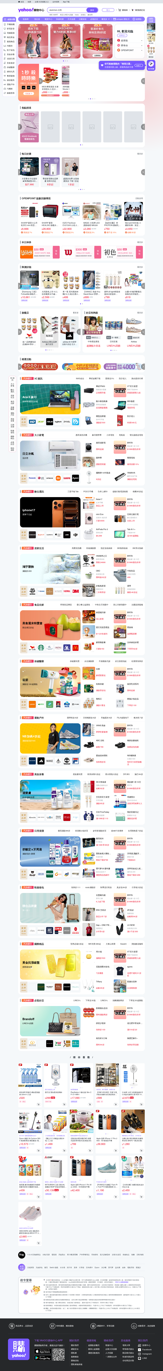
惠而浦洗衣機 (81, 435)
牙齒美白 (61, 1254)
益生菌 (117, 1267)
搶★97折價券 (117, 830)
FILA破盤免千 (123, 717)
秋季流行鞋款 (106, 887)
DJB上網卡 (103, 491)
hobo (77, 15)
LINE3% (77, 1000)
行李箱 (81, 1267)
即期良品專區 (66, 604)
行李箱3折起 (137, 887)
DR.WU (126, 774)
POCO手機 (88, 491)
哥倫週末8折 (106, 717)
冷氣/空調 (46, 1254)
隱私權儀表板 (76, 1364)
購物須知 (75, 1360)
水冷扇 (62, 1267)
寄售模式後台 (128, 1349)
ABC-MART (53, 15)
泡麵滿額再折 (118, 1000)
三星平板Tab (73, 491)
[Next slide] (40, 1075)
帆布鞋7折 (138, 717)
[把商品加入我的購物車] (38, 1104)
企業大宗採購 (111, 1349)
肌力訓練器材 (105, 1254)
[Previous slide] (19, 1075)
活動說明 (139, 198)
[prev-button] (20, 367)
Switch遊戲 (54, 1267)
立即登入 (122, 35)
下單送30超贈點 (136, 1000)
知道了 (138, 65)
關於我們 (75, 1345)
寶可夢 (110, 1267)
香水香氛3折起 (111, 774)
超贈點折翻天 (94, 1345)
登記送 (37, 19)
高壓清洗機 (76, 548)
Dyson (97, 1267)
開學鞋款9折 (72, 717)
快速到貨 (60, 19)
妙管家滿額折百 (99, 830)
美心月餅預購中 (120, 604)
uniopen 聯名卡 (123, 19)
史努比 (83, 15)
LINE (144, 1358)
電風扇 (122, 435)
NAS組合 (80, 378)
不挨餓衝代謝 (104, 661)
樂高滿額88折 (64, 830)
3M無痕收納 (122, 548)
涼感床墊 (30, 1267)
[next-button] (143, 367)
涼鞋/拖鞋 (140, 1254)
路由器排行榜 (137, 378)
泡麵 (133, 1254)
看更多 (151, 57)
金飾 (123, 1267)
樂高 (46, 1267)
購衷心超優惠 (94, 1349)
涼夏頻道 (83, 19)
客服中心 (109, 1345)
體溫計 (138, 1267)
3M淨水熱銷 (137, 548)
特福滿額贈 (91, 548)
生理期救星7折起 (135, 830)
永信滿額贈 (89, 661)
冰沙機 (103, 1267)
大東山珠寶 (110, 943)
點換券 (26, 19)
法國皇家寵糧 (137, 604)
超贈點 (139, 19)
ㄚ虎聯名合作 (111, 1356)
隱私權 (74, 1352)
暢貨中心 (48, 19)
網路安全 (75, 1349)
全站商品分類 (128, 1360)
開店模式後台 (128, 1352)
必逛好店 (94, 19)
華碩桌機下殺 (94, 378)
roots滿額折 (90, 887)
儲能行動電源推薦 (120, 491)
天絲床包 (39, 1267)
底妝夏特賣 (77, 774)
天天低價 (71, 19)
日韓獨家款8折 (89, 717)
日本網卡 (89, 1267)
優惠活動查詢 (94, 1352)
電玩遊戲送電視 (136, 435)
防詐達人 (123, 378)
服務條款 (75, 1356)
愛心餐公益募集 (83, 604)
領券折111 (75, 887)
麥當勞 (90, 15)
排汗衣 (69, 1267)
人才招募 (109, 1352)
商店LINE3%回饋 (66, 15)
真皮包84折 (122, 887)
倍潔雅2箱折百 (81, 830)
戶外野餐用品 (84, 1254)
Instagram (147, 1353)
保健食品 (126, 1254)
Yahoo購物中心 (31, 10)
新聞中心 (146, 1345)
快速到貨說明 (128, 1356)
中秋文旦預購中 (101, 604)
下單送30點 (90, 1000)
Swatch (123, 943)
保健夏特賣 (74, 661)
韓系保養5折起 (93, 774)
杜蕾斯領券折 (137, 661)
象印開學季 (97, 435)
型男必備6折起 (77, 943)
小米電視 (110, 435)
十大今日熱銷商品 (34, 1254)
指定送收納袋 (106, 548)
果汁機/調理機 (72, 1254)
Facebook (147, 1349)
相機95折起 (138, 491)
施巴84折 (139, 774)
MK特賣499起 (94, 943)
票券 (75, 1267)
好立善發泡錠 (121, 661)
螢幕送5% (109, 378)
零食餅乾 (94, 1254)
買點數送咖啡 (137, 943)
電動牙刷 (130, 1267)
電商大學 (126, 1345)
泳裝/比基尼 (116, 1254)
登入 (108, 10)
